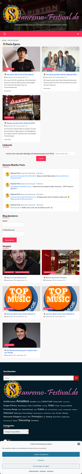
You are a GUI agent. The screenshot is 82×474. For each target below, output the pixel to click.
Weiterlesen (7, 91)
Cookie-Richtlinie (34, 471)
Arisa (39, 401)
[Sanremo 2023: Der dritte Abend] (21, 59)
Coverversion (66, 401)
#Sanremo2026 (15, 199)
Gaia (19, 409)
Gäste (35, 409)
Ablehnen (41, 460)
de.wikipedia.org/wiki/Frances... (21, 186)
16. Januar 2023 (20, 126)
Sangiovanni (66, 417)
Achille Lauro (9, 401)
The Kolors (35, 420)
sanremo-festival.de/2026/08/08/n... (23, 176)
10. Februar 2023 (20, 77)
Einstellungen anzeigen (41, 466)
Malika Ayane (18, 413)
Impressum (43, 471)
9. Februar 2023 (59, 77)
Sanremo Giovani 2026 (22, 272)
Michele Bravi (47, 413)
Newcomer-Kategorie (12, 416)
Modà (53, 413)
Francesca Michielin (66, 406)
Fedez (51, 405)
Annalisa (33, 401)
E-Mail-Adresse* (9, 230)
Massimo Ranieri (38, 413)
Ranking (49, 417)
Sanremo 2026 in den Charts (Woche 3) (21, 314)
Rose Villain (57, 417)
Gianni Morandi (27, 409)
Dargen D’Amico (10, 405)
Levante (60, 409)
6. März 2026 (58, 316)
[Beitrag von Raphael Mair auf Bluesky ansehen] (41, 206)
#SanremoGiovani (62, 176)
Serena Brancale (7, 420)
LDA (46, 409)
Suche (41, 158)
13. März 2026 (20, 316)
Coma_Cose (57, 401)
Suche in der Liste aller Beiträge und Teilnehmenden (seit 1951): (30, 154)
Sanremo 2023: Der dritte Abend (20, 74)
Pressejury (37, 416)
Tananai (15, 420)
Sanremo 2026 (9, 308)
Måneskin (65, 413)
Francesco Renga (10, 409)
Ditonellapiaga (22, 406)
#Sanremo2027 (15, 178)
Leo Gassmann (52, 409)
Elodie (30, 406)
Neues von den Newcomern (16, 278)
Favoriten (44, 406)
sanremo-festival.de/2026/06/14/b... (23, 197)
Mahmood (8, 413)
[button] (79, 444)
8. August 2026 (20, 280)
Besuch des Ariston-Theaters (56, 278)
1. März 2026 (19, 355)
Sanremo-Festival (49, 272)
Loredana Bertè (67, 409)
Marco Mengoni (27, 413)
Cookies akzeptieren (41, 454)
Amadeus (22, 401)
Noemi (24, 417)
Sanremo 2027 (9, 272)
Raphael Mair (9, 77)
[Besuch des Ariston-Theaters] (61, 262)
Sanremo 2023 (9, 69)
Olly (29, 417)
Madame (74, 409)
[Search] (78, 34)
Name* (5, 221)
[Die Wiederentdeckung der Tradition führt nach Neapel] (21, 335)
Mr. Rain (58, 413)
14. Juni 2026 (58, 280)
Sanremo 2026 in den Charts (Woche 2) (60, 314)
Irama (41, 409)
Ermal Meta (37, 406)
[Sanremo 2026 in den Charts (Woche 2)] (61, 298)
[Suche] (76, 378)
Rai (44, 417)
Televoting (24, 420)
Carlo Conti (47, 401)
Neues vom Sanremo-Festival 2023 (21, 123)
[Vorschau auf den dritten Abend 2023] (61, 59)
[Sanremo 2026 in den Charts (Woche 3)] (21, 298)
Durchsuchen (9, 371)
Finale (57, 406)
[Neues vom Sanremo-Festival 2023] (21, 107)
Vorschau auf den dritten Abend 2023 (61, 74)
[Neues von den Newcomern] (21, 262)
